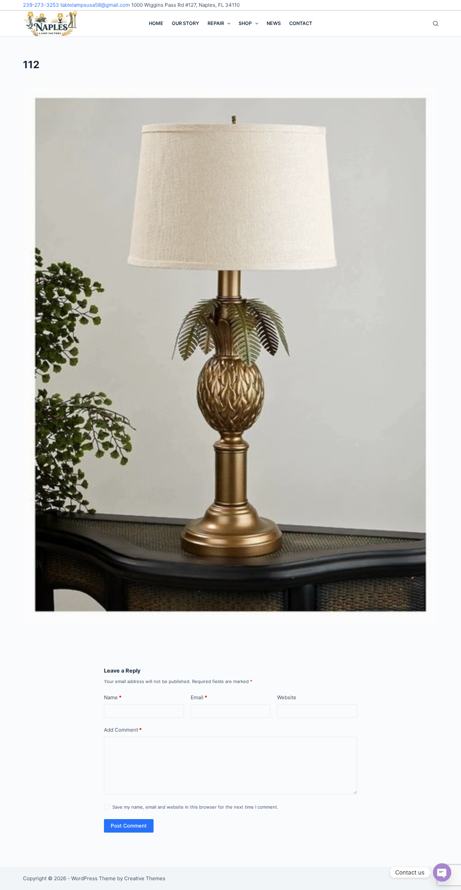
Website (286, 697)
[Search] (435, 23)
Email (199, 697)
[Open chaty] (442, 872)
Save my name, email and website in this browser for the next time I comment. (195, 807)
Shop (245, 23)
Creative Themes (144, 878)
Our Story (185, 23)
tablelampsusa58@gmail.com (95, 5)
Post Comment (129, 825)
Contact (300, 23)
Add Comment (123, 730)
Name (112, 697)
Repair (216, 23)
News (274, 23)
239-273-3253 (41, 5)
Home (156, 23)
